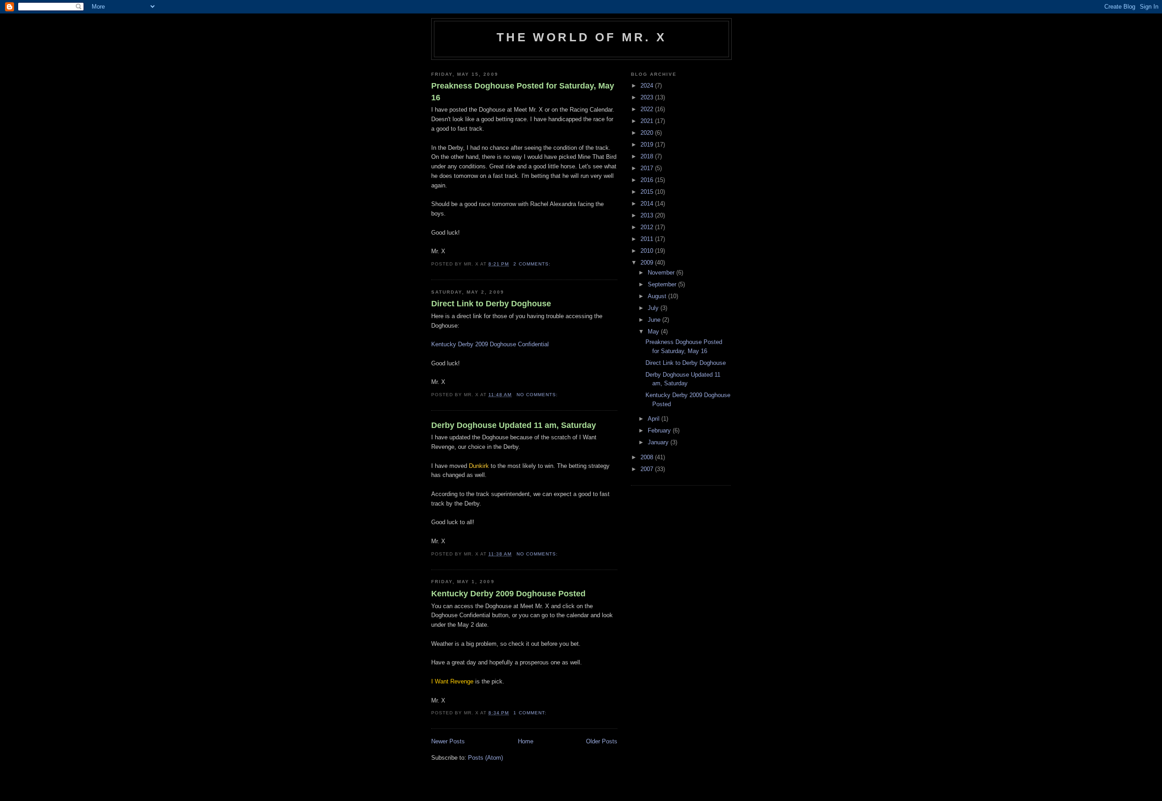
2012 (647, 227)
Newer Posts (448, 741)
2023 (647, 97)
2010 (647, 250)
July (654, 308)
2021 (647, 121)
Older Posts (601, 741)
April (654, 418)
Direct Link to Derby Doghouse (491, 303)
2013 (647, 215)
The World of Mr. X (581, 37)
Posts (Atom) (485, 757)
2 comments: (532, 263)
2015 (647, 191)
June (655, 319)
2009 (647, 262)
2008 (647, 457)
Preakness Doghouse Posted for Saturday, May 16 (522, 91)
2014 (647, 203)
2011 (647, 239)
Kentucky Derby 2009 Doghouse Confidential (490, 344)
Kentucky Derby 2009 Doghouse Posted (508, 593)
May (654, 331)
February (660, 430)
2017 (647, 168)
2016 (647, 180)
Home (525, 741)
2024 (647, 85)
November (662, 272)
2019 (647, 144)
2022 (647, 109)
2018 (647, 156)
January (659, 442)
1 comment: (530, 712)
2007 (647, 469)
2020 (647, 132)
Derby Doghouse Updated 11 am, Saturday (513, 425)
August (658, 296)
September (663, 284)
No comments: (538, 394)
